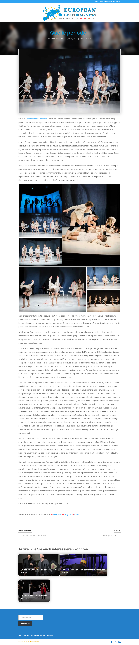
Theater (53, 18)
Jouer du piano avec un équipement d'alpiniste (83, 570)
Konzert (118, 1)
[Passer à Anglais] (85, 20)
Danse (101, 1)
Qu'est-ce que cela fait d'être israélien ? (39, 570)
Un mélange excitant (109, 535)
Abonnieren (25, 623)
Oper (76, 18)
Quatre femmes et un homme (34, 595)
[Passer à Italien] (89, 20)
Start (96, 1)
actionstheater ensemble (37, 118)
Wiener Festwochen (109, 1)
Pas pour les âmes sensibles (33, 535)
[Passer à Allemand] (81, 20)
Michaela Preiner (58, 38)
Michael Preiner (33, 642)
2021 (82, 38)
